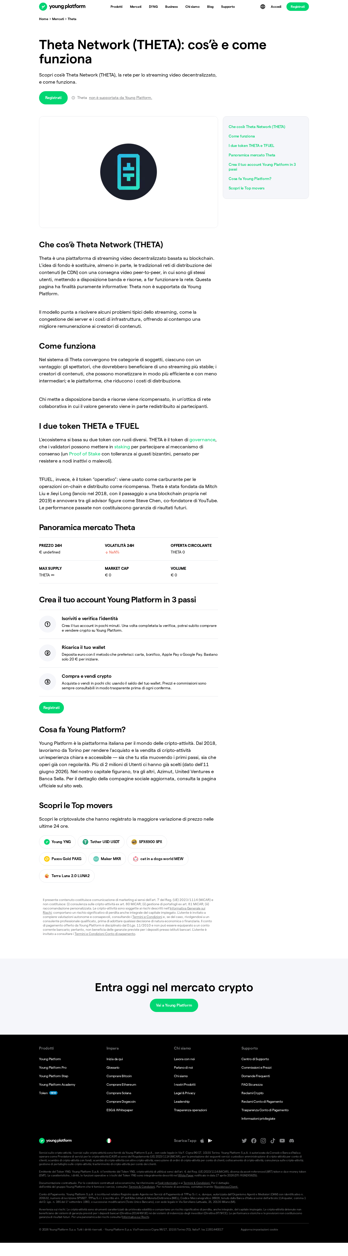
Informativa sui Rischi (135, 1216)
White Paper (186, 1175)
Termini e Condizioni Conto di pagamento (105, 934)
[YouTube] (282, 1141)
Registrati (298, 7)
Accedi (276, 7)
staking (122, 446)
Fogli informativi (168, 1182)
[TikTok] (273, 1141)
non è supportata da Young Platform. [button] (120, 98)
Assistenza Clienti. (226, 1186)
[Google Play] (210, 1141)
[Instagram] (263, 1141)
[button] (273, 1229)
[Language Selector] (263, 6)
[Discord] (291, 1141)
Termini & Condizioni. (197, 1182)
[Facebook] (254, 1141)
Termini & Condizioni (142, 1186)
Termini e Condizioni (147, 917)
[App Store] (202, 1140)
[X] (244, 1141)
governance (202, 439)
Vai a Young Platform (174, 1005)
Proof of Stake (84, 453)
